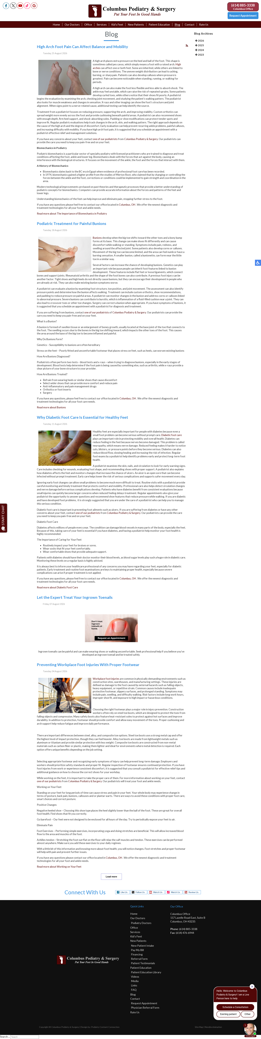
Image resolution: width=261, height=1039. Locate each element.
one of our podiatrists (105, 139)
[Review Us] (34, 8)
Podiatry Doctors (141, 923)
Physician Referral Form (145, 1007)
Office (88, 24)
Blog (177, 24)
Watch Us (157, 892)
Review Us (193, 892)
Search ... (5, 1036)
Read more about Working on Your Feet (59, 866)
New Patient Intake (142, 945)
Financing (137, 954)
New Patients (136, 24)
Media (135, 981)
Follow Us (140, 892)
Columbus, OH (127, 204)
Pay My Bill (137, 950)
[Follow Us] (13, 8)
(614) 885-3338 (243, 5)
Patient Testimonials (143, 963)
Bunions (97, 237)
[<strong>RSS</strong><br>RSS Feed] (187, 45)
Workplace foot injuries (106, 678)
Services (102, 24)
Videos (135, 976)
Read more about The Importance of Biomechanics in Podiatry (72, 213)
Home (56, 24)
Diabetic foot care (171, 435)
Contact (189, 24)
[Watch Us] (20, 8)
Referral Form (139, 958)
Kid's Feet (117, 24)
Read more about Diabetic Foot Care (57, 587)
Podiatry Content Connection (105, 1027)
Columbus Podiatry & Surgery (141, 139)
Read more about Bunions (51, 407)
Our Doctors (72, 24)
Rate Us (203, 24)
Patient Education (159, 24)
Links (134, 985)
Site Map (199, 1027)
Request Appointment (243, 15)
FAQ (133, 989)
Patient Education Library (146, 972)
